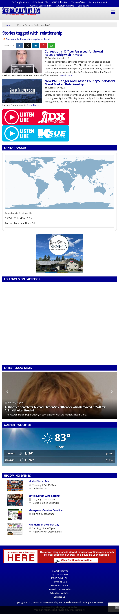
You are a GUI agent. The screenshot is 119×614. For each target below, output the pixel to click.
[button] (113, 12)
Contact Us (83, 5)
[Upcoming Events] (14, 485)
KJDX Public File (40, 2)
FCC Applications (20, 2)
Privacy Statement (98, 2)
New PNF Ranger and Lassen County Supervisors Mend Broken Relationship (80, 82)
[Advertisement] (59, 253)
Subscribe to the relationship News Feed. (28, 38)
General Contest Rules (41, 5)
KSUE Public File (60, 2)
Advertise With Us (65, 5)
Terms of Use (78, 2)
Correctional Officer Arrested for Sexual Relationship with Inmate (74, 53)
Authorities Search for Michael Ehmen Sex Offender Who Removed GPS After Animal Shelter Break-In (55, 408)
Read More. (66, 75)
